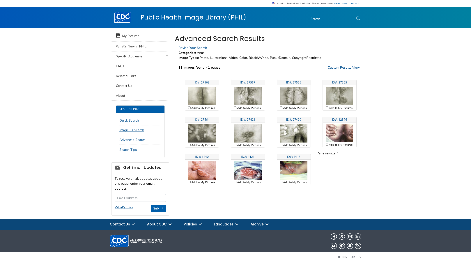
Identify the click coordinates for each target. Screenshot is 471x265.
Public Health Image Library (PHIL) (193, 17)
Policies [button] (191, 224)
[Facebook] (334, 236)
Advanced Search (132, 140)
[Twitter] (342, 236)
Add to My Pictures (203, 108)
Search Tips (128, 149)
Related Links (126, 76)
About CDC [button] (157, 224)
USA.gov (355, 257)
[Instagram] (350, 236)
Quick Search (129, 120)
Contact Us (124, 85)
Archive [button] (258, 224)
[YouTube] (334, 246)
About (120, 95)
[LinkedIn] (358, 236)
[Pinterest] (342, 246)
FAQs (120, 66)
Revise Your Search (192, 48)
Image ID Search (131, 130)
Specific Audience (129, 56)
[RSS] (358, 246)
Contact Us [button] (120, 224)
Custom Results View (344, 67)
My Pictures (129, 36)
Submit (158, 208)
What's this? (124, 207)
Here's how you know (345, 3)
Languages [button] (224, 224)
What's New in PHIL (131, 46)
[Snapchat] (350, 246)
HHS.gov (342, 257)
